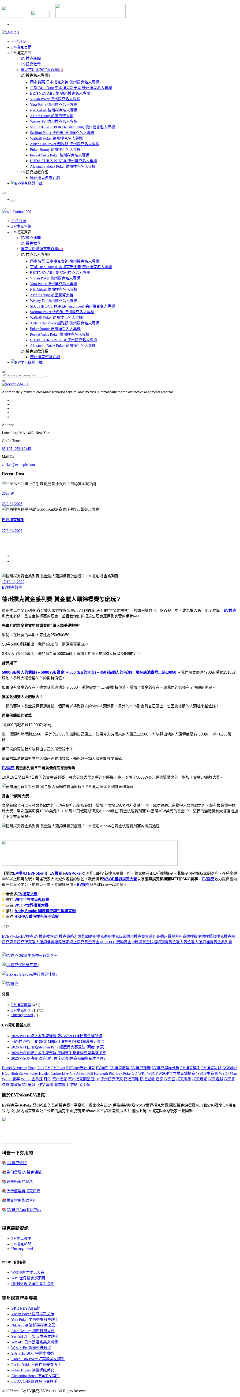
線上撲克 (76, 942)
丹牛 (47, 1079)
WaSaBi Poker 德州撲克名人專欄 (56, 138)
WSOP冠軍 (228, 1073)
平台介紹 (18, 42)
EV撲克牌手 (190, 1068)
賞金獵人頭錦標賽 (199, 942)
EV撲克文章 (27, 894)
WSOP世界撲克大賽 (120, 879)
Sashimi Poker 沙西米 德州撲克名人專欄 (62, 133)
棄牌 (31, 1085)
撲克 (220, 936)
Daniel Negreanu (14, 1068)
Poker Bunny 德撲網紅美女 (32, 1370)
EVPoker (14, 936)
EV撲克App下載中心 (24, 1210)
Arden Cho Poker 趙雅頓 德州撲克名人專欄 (64, 144)
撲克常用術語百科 (22, 1200)
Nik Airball (78, 1073)
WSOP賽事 (11, 1079)
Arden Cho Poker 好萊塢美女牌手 (38, 1359)
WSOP (152, 1073)
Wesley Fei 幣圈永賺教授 (31, 1348)
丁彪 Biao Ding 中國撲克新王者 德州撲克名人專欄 (71, 88)
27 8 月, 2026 (12, 531)
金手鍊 (84, 1085)
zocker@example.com (18, 465)
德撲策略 (193, 936)
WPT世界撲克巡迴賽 (32, 900)
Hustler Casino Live (54, 1073)
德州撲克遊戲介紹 (45, 178)
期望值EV (18, 1085)
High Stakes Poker (24, 1073)
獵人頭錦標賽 (43, 942)
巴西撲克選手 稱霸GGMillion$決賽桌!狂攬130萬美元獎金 (58, 1042)
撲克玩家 (24, 942)
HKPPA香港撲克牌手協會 (32, 1284)
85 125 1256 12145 (16, 449)
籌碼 (49, 1085)
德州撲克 (96, 936)
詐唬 (74, 1085)
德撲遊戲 (208, 936)
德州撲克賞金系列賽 (143, 936)
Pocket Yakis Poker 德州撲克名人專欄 (60, 155)
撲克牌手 (9, 942)
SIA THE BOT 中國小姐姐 (32, 1353)
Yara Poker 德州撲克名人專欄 (53, 105)
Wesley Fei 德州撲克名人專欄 (53, 121)
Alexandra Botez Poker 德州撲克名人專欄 (63, 166)
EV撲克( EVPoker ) (29, 873)
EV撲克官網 (21, 47)
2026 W (8, 493)
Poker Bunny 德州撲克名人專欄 (55, 150)
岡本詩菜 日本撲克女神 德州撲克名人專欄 (64, 82)
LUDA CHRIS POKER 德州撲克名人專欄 (63, 161)
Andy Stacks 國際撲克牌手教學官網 (45, 911)
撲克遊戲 (215, 1079)
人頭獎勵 (81, 936)
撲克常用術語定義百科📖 (42, 70)
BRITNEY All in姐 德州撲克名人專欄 (60, 93)
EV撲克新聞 (31, 58)
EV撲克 (230, 611)
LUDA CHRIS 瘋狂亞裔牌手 (34, 1381)
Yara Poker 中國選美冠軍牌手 (35, 1320)
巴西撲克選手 (13, 520)
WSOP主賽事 (207, 1073)
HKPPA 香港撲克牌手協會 (37, 916)
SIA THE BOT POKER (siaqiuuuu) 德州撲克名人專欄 (72, 127)
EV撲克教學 (31, 64)
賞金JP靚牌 (133, 942)
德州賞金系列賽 (173, 936)
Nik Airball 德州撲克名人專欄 (54, 110)
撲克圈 (229, 936)
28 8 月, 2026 (12, 504)
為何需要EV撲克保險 (24, 1172)
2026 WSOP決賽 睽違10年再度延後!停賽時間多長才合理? (58, 1058)
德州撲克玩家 (115, 936)
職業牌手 (61, 1085)
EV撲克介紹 (17, 1163)
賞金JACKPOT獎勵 (108, 942)
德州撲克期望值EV (83, 1079)
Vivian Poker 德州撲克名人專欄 (55, 99)
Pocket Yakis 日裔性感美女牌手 (36, 1365)
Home (15, 556)
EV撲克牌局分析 (165, 1068)
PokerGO (130, 1073)
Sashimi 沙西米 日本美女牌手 (35, 1336)
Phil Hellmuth (97, 1073)
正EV (40, 1085)
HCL (5, 1073)
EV (4, 936)
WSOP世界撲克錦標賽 (176, 1073)
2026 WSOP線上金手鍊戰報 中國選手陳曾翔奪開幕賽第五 (58, 1053)
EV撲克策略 (64, 936)
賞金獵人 (176, 942)
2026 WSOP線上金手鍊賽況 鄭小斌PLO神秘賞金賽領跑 (56, 1036)
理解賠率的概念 (20, 1182)
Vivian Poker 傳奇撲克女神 (32, 1314)
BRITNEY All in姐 (26, 1308)
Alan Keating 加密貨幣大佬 (51, 116)
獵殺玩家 (61, 942)
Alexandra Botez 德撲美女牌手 (35, 1376)
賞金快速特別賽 (155, 942)
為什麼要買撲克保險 (23, 1191)
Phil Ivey (115, 1073)
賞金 (88, 942)
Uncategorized (22, 1015)
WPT (142, 1073)
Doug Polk (36, 1068)
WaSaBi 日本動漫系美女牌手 (34, 1342)
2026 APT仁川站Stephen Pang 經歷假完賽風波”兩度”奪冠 (57, 1047)
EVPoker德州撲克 (80, 1068)
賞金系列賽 (223, 942)
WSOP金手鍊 (32, 1079)
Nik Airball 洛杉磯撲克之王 (33, 1325)
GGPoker (74, 873)
